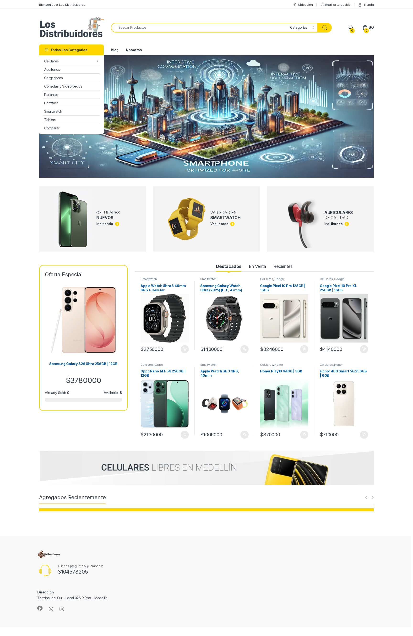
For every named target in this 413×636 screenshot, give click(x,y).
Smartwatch (53, 111)
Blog (114, 50)
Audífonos (52, 69)
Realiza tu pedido (338, 4)
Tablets (50, 120)
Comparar (52, 128)
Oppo (159, 364)
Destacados (228, 266)
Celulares (51, 61)
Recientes (283, 266)
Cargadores (53, 78)
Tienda (369, 4)
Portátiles (51, 103)
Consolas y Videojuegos (63, 86)
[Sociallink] (40, 608)
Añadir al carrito (184, 349)
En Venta (257, 266)
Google (279, 279)
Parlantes (51, 95)
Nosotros (134, 50)
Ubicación (305, 4)
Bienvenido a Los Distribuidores (62, 4)
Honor (278, 364)
